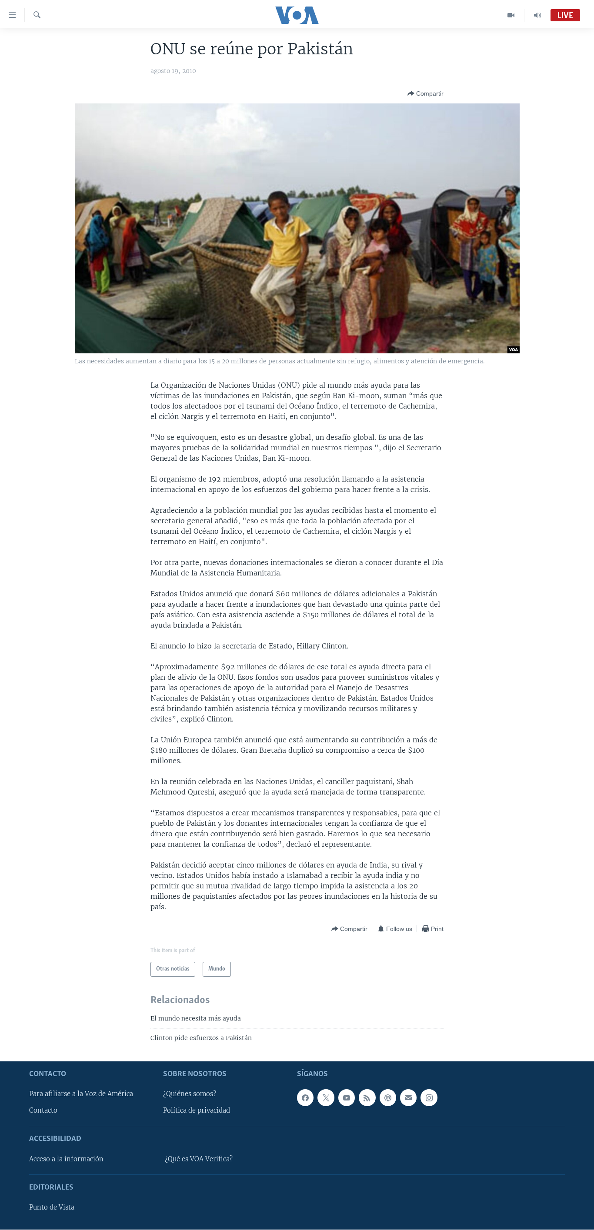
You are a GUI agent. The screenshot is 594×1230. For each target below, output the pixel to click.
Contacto (43, 1111)
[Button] (425, 93)
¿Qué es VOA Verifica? (199, 1159)
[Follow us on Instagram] (428, 1098)
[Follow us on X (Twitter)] (325, 1098)
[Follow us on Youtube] (346, 1098)
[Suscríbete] (408, 1098)
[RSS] (367, 1098)
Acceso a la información (66, 1159)
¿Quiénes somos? (189, 1094)
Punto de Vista (51, 1208)
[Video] (511, 15)
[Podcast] (388, 1098)
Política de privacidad (196, 1111)
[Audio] (537, 15)
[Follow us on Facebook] (305, 1098)
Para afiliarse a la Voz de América (81, 1094)
